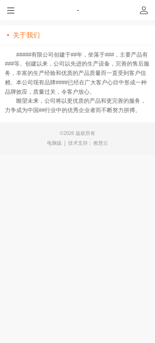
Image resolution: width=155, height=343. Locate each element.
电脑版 (54, 143)
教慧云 (100, 143)
